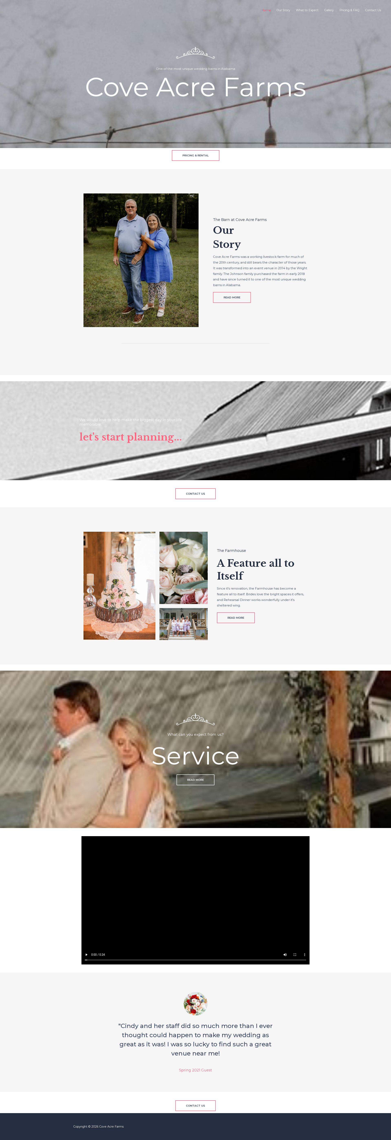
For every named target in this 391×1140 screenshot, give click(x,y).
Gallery (329, 10)
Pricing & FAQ (349, 10)
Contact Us (373, 10)
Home (266, 10)
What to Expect (307, 10)
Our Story (283, 10)
